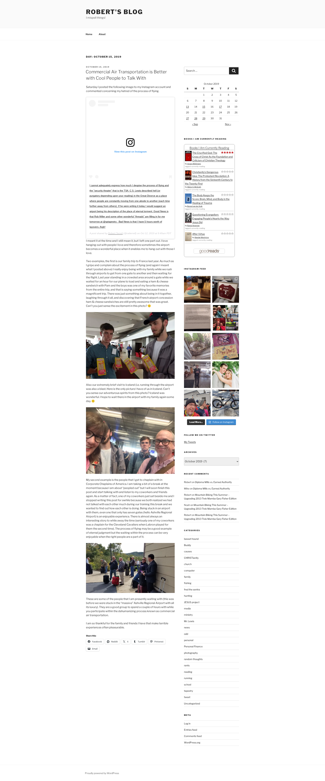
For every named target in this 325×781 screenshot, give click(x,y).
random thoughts (193, 659)
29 (203, 118)
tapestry (188, 690)
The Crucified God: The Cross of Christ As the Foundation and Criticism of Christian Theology (212, 156)
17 (220, 106)
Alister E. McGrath (194, 187)
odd (186, 633)
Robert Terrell (115, 233)
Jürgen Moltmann (194, 164)
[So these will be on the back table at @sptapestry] (225, 346)
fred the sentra (192, 589)
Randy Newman (193, 225)
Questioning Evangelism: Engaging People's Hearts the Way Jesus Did (210, 218)
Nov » (228, 124)
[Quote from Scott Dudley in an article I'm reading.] (197, 317)
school (187, 684)
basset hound (191, 538)
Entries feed (190, 729)
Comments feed (193, 736)
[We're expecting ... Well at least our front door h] (197, 346)
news (187, 627)
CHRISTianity (191, 557)
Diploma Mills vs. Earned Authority (213, 482)
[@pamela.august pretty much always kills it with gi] (225, 289)
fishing (187, 583)
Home (89, 34)
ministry (188, 614)
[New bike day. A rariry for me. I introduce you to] (225, 403)
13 (187, 106)
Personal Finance (193, 646)
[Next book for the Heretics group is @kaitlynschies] (197, 289)
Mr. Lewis (189, 621)
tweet (187, 697)
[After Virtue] (188, 240)
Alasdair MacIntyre (201, 237)
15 (203, 106)
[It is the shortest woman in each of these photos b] (225, 317)
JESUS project (191, 602)
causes (188, 551)
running (188, 678)
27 (187, 118)
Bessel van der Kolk (194, 206)
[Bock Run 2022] (197, 403)
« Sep (195, 124)
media (187, 608)
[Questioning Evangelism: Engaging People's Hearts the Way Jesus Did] (188, 222)
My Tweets (190, 441)
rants (187, 665)
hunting (188, 595)
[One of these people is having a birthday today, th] (225, 374)
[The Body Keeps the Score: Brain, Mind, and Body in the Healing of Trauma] (188, 202)
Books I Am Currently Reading (209, 148)
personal (188, 640)
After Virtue (198, 233)
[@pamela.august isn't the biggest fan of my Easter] (197, 374)
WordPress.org (192, 742)
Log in (187, 723)
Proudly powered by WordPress (102, 773)
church (188, 564)
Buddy (187, 545)
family (187, 576)
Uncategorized (192, 703)
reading (188, 671)
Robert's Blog (114, 12)
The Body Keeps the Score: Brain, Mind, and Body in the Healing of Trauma (211, 199)
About (102, 34)
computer (189, 570)
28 (195, 118)
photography (191, 652)
